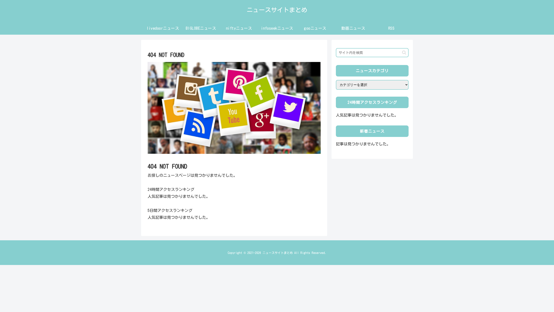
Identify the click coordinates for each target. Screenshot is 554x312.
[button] (404, 52)
